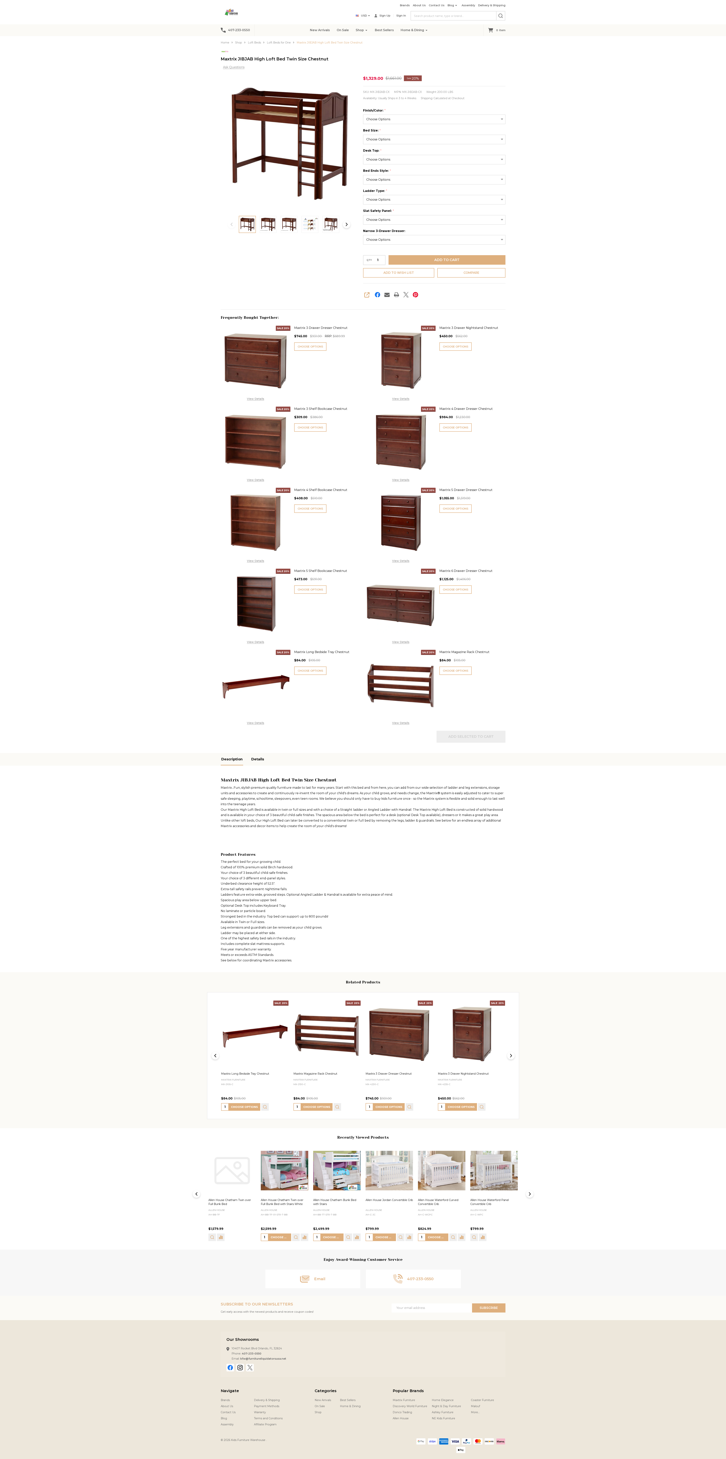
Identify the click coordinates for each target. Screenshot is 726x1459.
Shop (360, 30)
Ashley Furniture (442, 1412)
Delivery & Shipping (491, 5)
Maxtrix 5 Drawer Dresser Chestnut (466, 490)
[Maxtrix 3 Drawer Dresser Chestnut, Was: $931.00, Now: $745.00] (255, 1034)
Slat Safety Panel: (378, 211)
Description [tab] (232, 759)
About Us (419, 5)
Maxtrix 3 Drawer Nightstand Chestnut (468, 328)
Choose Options (310, 346)
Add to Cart (447, 260)
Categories (326, 1391)
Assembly (468, 5)
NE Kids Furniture (443, 1418)
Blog (451, 5)
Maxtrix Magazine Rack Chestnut (464, 652)
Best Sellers (384, 30)
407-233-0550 (251, 1353)
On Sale (343, 30)
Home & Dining (412, 30)
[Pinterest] (415, 294)
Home (225, 42)
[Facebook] (377, 294)
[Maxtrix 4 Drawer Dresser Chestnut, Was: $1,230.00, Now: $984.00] (471, 1034)
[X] (406, 294)
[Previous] (215, 1055)
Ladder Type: (375, 191)
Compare (471, 273)
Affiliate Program (265, 1424)
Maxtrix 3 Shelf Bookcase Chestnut (320, 409)
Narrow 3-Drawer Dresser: (384, 231)
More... (475, 1412)
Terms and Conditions (268, 1418)
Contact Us (437, 5)
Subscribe (489, 1308)
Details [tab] (257, 759)
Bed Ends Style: (377, 171)
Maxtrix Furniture (404, 1400)
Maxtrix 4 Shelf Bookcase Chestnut (320, 490)
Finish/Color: (374, 110)
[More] (366, 30)
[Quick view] (265, 1107)
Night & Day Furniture (446, 1406)
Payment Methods (266, 1406)
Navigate (230, 1391)
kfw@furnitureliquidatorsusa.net (263, 1358)
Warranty (260, 1412)
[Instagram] (240, 1367)
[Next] (511, 1055)
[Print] (396, 294)
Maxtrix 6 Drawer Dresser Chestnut (466, 571)
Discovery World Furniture (410, 1406)
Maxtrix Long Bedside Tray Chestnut (321, 652)
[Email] (387, 294)
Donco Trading (402, 1412)
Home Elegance (443, 1400)
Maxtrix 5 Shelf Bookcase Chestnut (320, 571)
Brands (405, 5)
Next (346, 224)
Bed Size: (372, 130)
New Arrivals (320, 30)
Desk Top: (372, 151)
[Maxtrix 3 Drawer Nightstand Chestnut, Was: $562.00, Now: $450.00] (327, 1034)
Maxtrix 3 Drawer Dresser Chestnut (321, 328)
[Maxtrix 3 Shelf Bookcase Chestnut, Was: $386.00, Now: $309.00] (399, 1034)
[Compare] (252, 1237)
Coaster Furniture (482, 1400)
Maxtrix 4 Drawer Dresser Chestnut (466, 409)
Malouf (475, 1406)
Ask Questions (233, 67)
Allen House (216, 1210)
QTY (369, 260)
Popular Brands (408, 1391)
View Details (255, 399)
